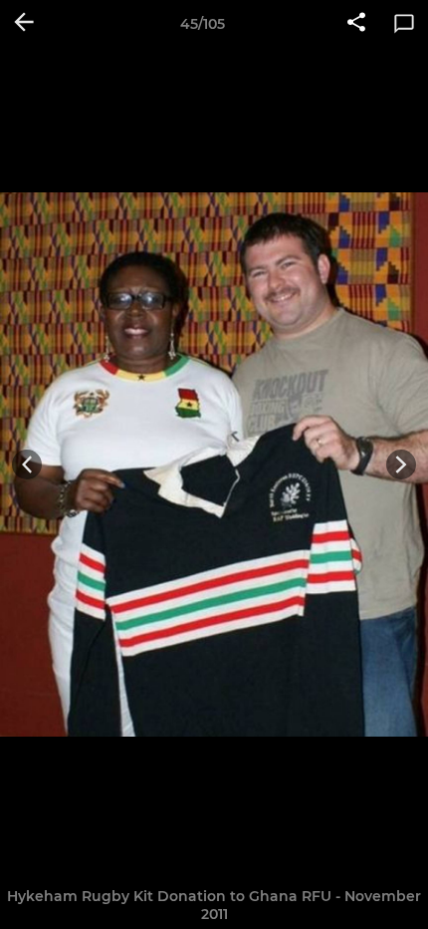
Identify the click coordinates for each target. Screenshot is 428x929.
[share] (356, 24)
